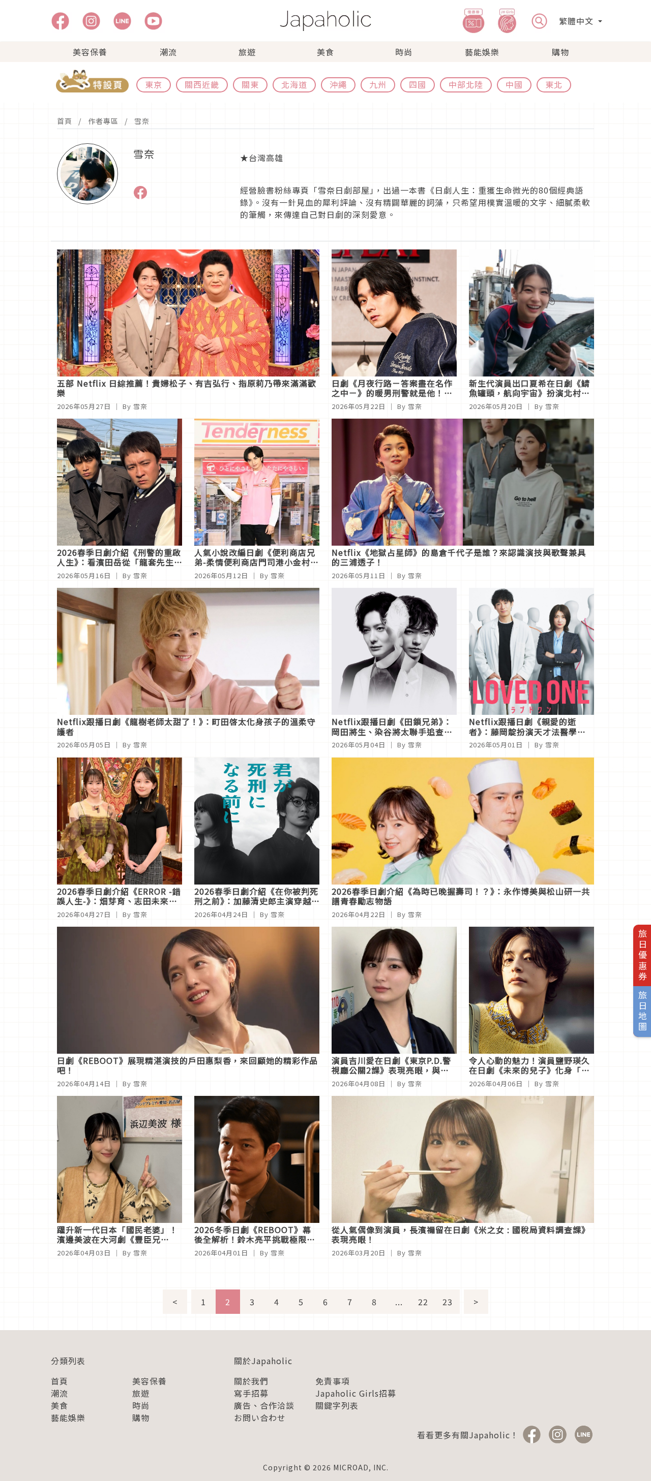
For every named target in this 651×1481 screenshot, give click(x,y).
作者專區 (103, 121)
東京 (153, 84)
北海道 (294, 84)
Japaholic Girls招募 (355, 1393)
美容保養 (90, 52)
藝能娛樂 (482, 52)
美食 (325, 52)
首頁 (64, 121)
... (399, 1302)
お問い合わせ (260, 1417)
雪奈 (142, 121)
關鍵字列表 (337, 1405)
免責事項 (332, 1381)
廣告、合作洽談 (264, 1405)
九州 (378, 84)
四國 (417, 84)
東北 (554, 84)
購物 (560, 52)
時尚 (403, 52)
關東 (250, 84)
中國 (514, 84)
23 (447, 1302)
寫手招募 (251, 1393)
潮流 (168, 52)
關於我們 (251, 1381)
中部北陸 (466, 84)
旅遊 (247, 52)
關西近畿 (202, 84)
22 (423, 1302)
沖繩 (338, 84)
